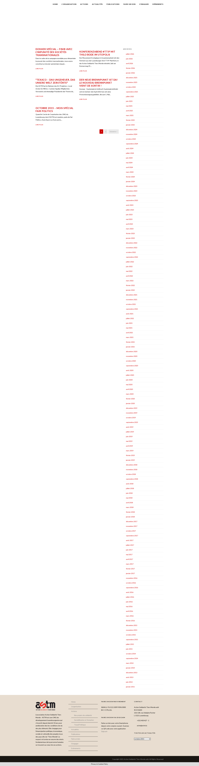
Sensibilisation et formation (84, 720)
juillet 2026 (130, 54)
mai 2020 (129, 384)
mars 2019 (129, 451)
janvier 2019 (130, 460)
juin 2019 (129, 436)
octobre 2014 (131, 654)
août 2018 (129, 484)
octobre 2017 (131, 531)
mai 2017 (129, 554)
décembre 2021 (131, 295)
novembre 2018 (131, 469)
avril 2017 (129, 559)
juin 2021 (129, 323)
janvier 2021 (130, 347)
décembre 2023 (131, 186)
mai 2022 (129, 271)
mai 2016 (129, 606)
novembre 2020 (131, 356)
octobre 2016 (131, 583)
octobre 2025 (131, 87)
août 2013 (129, 677)
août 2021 (129, 314)
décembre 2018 (131, 465)
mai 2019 (129, 441)
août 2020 (129, 370)
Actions (84, 4)
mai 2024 (129, 163)
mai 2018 (129, 498)
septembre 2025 (132, 92)
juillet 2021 (130, 318)
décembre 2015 (131, 625)
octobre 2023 (131, 196)
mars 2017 (129, 564)
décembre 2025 (131, 78)
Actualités (97, 4)
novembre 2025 (131, 82)
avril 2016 (129, 611)
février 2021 (130, 342)
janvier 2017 (130, 573)
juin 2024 (129, 158)
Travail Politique (80, 725)
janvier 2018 (130, 517)
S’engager (144, 4)
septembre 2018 (132, 479)
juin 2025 (129, 101)
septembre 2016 (132, 588)
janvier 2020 (130, 403)
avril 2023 (129, 224)
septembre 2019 (132, 422)
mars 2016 (129, 616)
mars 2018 (129, 507)
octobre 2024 (131, 139)
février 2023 (130, 233)
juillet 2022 (130, 262)
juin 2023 (129, 214)
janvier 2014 (130, 668)
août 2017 (129, 540)
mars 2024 (129, 172)
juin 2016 (129, 602)
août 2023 (129, 205)
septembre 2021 (132, 309)
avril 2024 (129, 167)
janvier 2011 (130, 687)
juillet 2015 (130, 644)
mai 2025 (129, 106)
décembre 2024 (131, 129)
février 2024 (130, 177)
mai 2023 (129, 219)
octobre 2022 (131, 252)
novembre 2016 (131, 578)
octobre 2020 (131, 361)
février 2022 (130, 285)
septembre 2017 (132, 536)
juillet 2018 (130, 488)
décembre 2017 (131, 521)
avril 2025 (129, 111)
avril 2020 (129, 389)
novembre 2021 (131, 299)
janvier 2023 (130, 238)
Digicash (104, 731)
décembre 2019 (131, 408)
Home (55, 4)
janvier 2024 (130, 181)
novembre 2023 (131, 191)
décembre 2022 (131, 243)
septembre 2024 (132, 144)
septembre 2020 (132, 366)
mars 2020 (129, 394)
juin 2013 (129, 682)
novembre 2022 (131, 248)
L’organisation (69, 4)
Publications (113, 4)
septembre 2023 (132, 200)
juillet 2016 (130, 597)
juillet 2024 (130, 153)
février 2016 (130, 621)
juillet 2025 (130, 96)
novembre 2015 (131, 630)
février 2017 (130, 569)
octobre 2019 (131, 418)
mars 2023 (129, 229)
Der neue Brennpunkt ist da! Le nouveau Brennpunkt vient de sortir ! (98, 82)
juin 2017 (129, 550)
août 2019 (129, 427)
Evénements (157, 4)
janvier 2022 (130, 290)
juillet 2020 (130, 375)
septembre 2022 (132, 257)
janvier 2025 (130, 125)
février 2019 (130, 455)
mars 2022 (129, 281)
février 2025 (130, 120)
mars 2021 (129, 337)
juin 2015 (129, 649)
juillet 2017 (130, 545)
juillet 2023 (130, 210)
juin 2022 (129, 266)
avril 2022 (129, 276)
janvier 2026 (130, 73)
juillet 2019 (130, 432)
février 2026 (130, 68)
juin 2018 (129, 493)
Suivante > (113, 131)
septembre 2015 (132, 639)
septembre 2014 (132, 658)
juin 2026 (129, 59)
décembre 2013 (131, 673)
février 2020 (130, 399)
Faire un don (129, 4)
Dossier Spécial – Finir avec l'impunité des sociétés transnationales (54, 52)
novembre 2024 (131, 134)
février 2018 (130, 512)
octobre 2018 (131, 474)
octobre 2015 (131, 635)
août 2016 (129, 592)
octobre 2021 (131, 304)
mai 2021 (129, 328)
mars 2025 (129, 115)
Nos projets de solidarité (83, 715)
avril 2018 (129, 503)
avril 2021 (129, 333)
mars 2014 (129, 663)
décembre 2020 (131, 351)
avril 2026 (129, 63)
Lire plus (39, 68)
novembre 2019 (131, 413)
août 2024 (129, 148)
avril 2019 (129, 446)
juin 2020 (129, 380)
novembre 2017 (131, 526)
